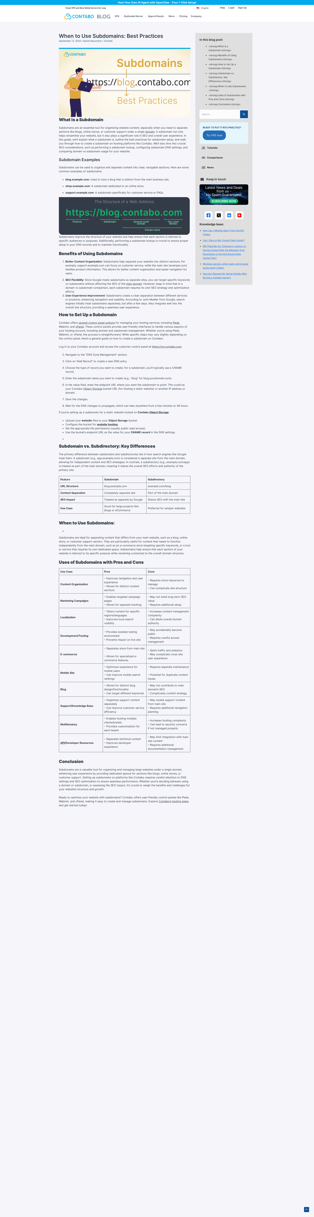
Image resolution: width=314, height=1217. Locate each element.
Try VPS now (214, 135)
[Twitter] (219, 215)
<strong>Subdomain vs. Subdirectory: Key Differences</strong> (221, 77)
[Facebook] (208, 215)
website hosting (107, 424)
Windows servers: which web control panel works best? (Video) (225, 266)
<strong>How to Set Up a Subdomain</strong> (222, 66)
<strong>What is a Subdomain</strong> (220, 48)
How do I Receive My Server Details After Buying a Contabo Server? (225, 275)
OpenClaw (162, 2)
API (62, 742)
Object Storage (92, 388)
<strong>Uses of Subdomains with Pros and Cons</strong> (227, 97)
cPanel (80, 326)
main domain (134, 283)
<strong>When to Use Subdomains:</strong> (227, 88)
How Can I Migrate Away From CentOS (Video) (223, 232)
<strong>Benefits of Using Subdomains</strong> (222, 57)
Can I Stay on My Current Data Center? (223, 240)
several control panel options (97, 322)
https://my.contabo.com (167, 346)
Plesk (176, 322)
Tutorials (108, 40)
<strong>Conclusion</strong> (225, 104)
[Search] (244, 114)
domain (150, 131)
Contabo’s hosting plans (174, 801)
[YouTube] (239, 215)
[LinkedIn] (229, 215)
